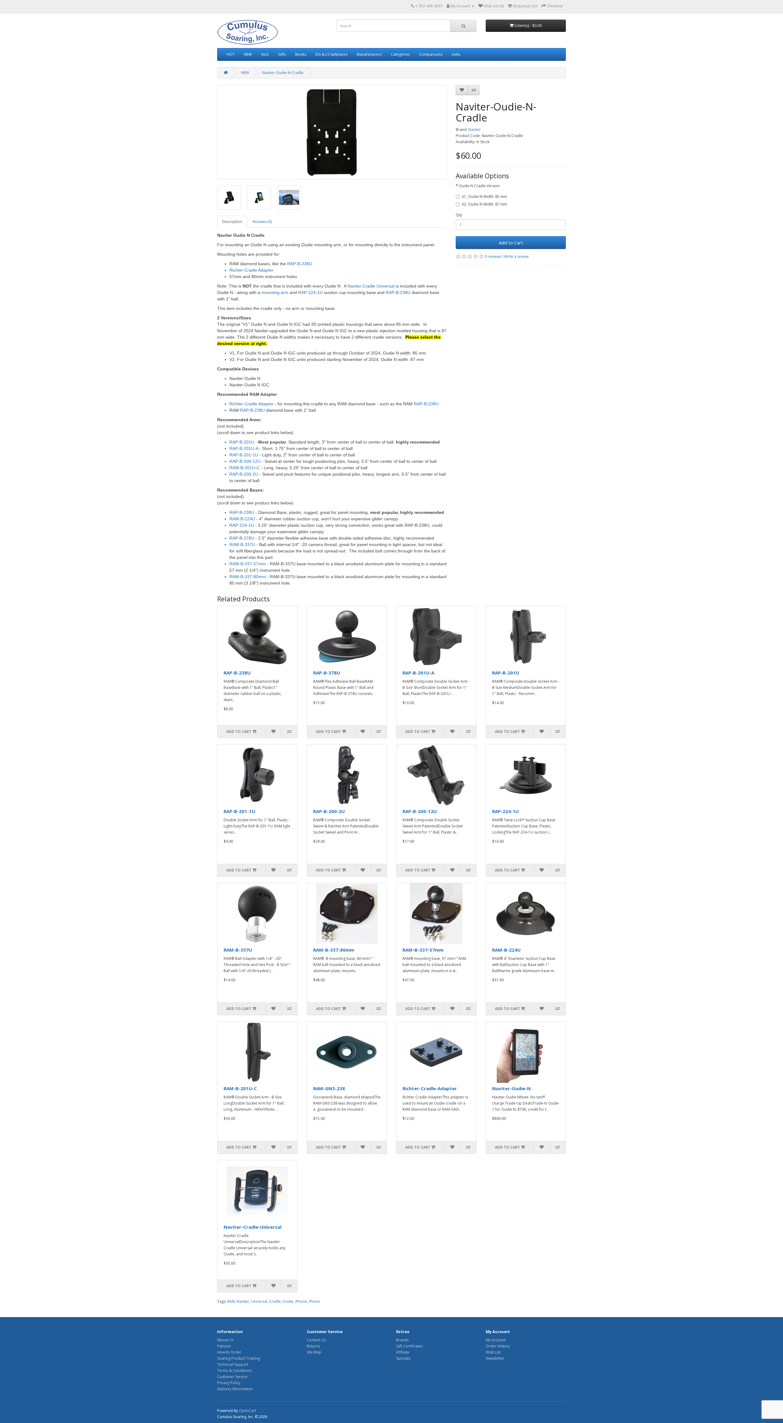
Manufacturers (369, 54)
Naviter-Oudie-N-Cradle (282, 72)
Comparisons (431, 54)
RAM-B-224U (506, 950)
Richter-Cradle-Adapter (430, 1088)
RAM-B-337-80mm (333, 950)
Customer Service (232, 1376)
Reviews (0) (262, 221)
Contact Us (316, 1340)
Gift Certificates (409, 1346)
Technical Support (232, 1364)
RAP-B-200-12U (420, 811)
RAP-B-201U (505, 673)
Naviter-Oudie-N (511, 1088)
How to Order (229, 1352)
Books (300, 54)
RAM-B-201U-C (240, 1088)
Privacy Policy (228, 1382)
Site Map (314, 1352)
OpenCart (247, 1410)
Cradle (275, 1301)
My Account (496, 1340)
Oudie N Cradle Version (479, 185)
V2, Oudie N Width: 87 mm (484, 204)
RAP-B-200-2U (329, 811)
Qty (459, 214)
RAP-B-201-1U (239, 811)
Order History (498, 1346)
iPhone (301, 1301)
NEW (248, 54)
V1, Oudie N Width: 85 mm (484, 196)
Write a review (516, 256)
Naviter (474, 129)
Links (456, 54)
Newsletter (495, 1358)
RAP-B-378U (326, 673)
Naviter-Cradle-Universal (252, 1227)
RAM (231, 1301)
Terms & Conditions (234, 1370)
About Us (225, 1340)
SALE (265, 54)
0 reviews (493, 256)
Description (232, 221)
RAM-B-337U (238, 950)
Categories (400, 54)
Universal (259, 1301)
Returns (313, 1346)
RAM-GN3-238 (329, 1088)
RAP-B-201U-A (418, 673)
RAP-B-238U (237, 673)
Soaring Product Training (238, 1358)
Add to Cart (511, 243)
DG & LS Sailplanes (331, 54)
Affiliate (402, 1352)
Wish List (493, 1352)
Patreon (224, 1346)
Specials (403, 1358)
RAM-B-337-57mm (423, 950)
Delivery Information (235, 1388)
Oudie (288, 1301)
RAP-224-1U (505, 811)
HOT (231, 54)
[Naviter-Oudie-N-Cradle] (332, 132)
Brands (402, 1340)
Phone (314, 1301)
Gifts (282, 54)
